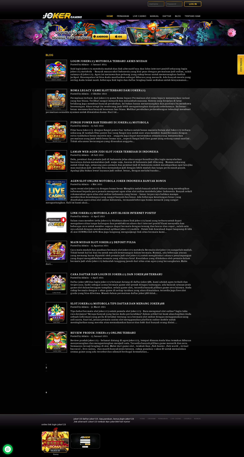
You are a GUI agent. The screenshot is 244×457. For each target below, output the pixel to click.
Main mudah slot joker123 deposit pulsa (103, 242)
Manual (154, 16)
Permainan (123, 16)
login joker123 (59, 424)
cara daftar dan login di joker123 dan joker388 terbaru (116, 274)
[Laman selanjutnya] (69, 392)
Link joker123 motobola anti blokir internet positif (113, 213)
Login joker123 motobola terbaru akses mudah (108, 61)
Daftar (167, 16)
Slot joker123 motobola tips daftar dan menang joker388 (117, 303)
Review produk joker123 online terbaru (103, 333)
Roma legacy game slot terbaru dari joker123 (108, 90)
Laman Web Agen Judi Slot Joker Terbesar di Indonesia (114, 152)
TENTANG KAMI (192, 16)
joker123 (78, 419)
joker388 (151, 419)
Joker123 (187, 419)
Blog (178, 16)
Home (110, 16)
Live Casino (139, 16)
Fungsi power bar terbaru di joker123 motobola (109, 122)
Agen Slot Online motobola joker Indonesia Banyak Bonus (118, 181)
